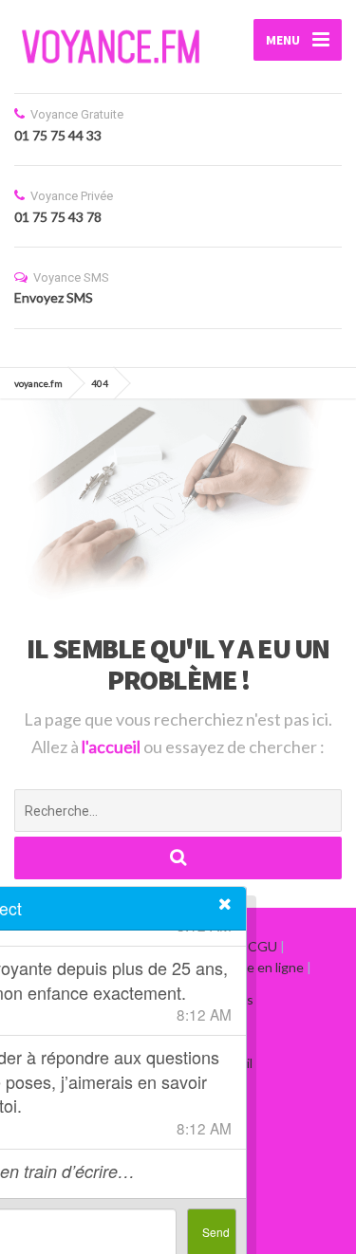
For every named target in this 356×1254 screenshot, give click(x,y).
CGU (262, 946)
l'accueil (112, 746)
